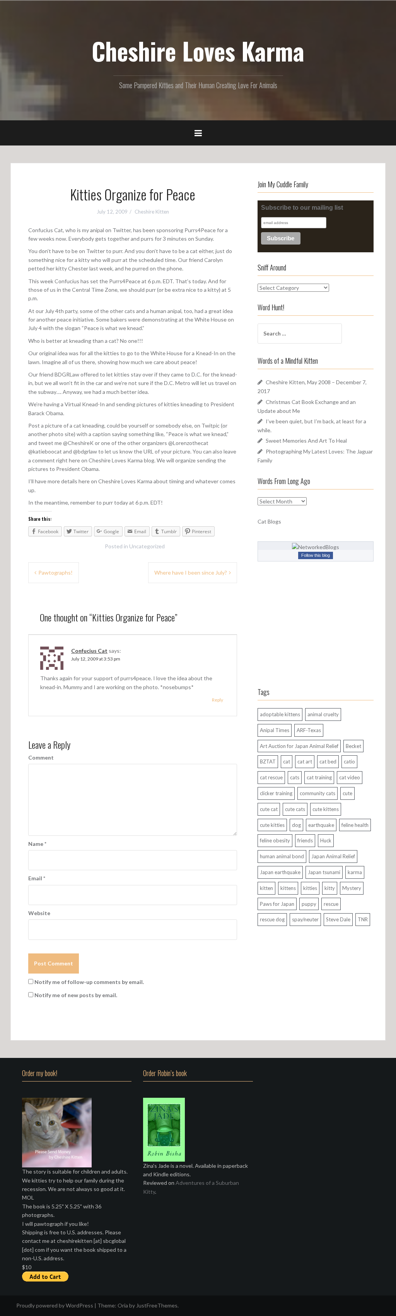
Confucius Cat (89, 650)
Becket (353, 746)
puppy (309, 904)
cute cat (269, 809)
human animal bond (282, 856)
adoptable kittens (280, 714)
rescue (331, 904)
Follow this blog (315, 555)
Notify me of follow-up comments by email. (89, 982)
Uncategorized (147, 546)
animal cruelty (323, 714)
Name (37, 843)
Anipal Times (274, 730)
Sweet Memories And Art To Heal (306, 440)
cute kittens (325, 809)
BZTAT (268, 761)
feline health (355, 825)
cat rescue (271, 777)
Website (39, 913)
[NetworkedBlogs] (315, 546)
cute (347, 793)
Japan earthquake (280, 872)
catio (349, 761)
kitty (329, 888)
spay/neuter (305, 919)
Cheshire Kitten (152, 212)
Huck (325, 840)
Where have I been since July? (190, 572)
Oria (123, 1305)
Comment (41, 757)
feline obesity (275, 840)
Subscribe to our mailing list (302, 207)
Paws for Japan (277, 904)
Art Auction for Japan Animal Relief (299, 746)
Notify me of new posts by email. (75, 995)
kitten (266, 888)
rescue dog (272, 919)
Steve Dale (338, 919)
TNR (363, 919)
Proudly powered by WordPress (54, 1305)
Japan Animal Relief (333, 856)
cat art (304, 761)
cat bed (327, 761)
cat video (349, 777)
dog (296, 825)
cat (286, 761)
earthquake (321, 825)
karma (355, 872)
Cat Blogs (269, 521)
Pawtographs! (55, 572)
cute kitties (272, 825)
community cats (317, 793)
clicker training (276, 793)
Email (36, 878)
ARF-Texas (309, 730)
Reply (217, 700)
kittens (288, 888)
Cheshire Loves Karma (198, 50)
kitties (310, 888)
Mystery (351, 888)
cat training (319, 777)
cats (294, 777)
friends (305, 840)
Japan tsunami (324, 872)
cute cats (295, 809)
